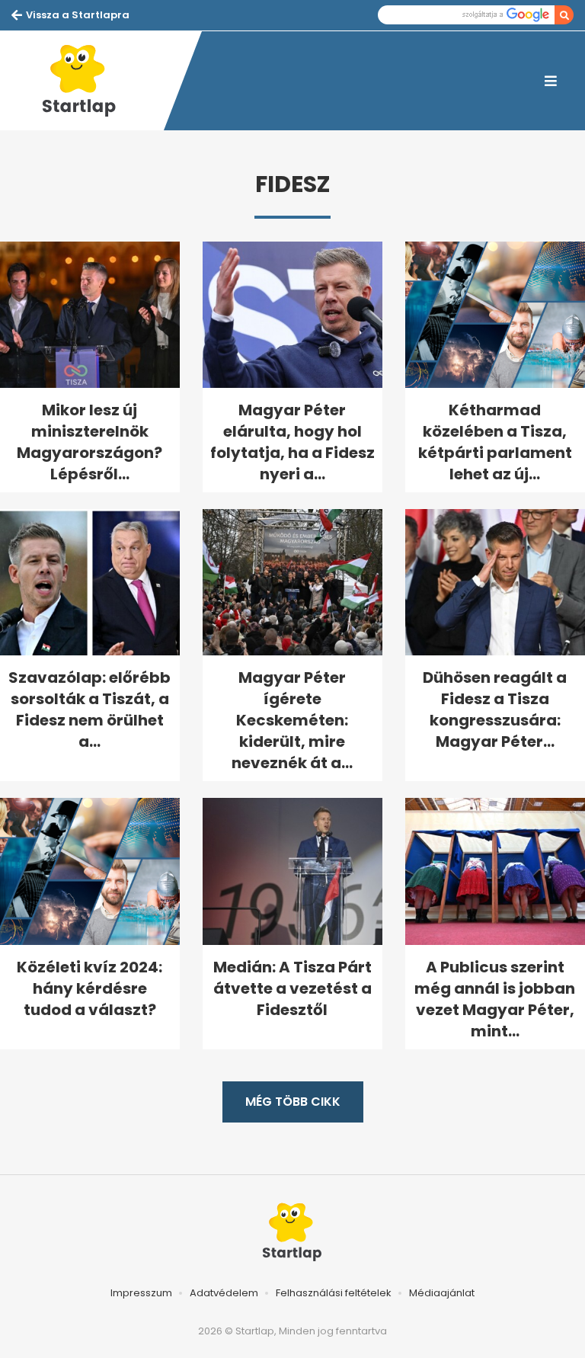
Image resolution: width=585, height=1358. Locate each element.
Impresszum (141, 1293)
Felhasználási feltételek (334, 1293)
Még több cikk (292, 1101)
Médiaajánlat (442, 1293)
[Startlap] (87, 80)
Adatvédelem (224, 1293)
